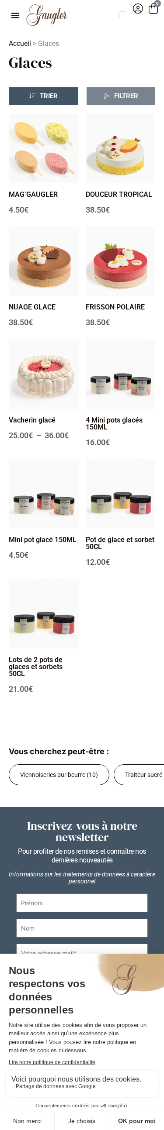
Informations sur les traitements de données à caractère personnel (82, 878)
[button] (15, 15)
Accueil (20, 43)
